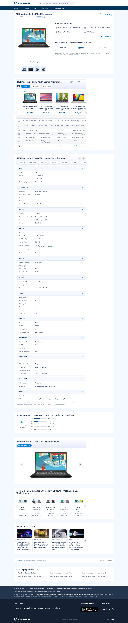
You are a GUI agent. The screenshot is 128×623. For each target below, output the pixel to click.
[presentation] (79, 158)
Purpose (33, 608)
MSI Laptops (24, 560)
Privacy (47, 608)
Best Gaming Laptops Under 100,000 (94, 573)
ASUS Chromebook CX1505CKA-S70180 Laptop (46, 108)
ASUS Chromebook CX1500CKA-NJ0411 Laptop (62, 108)
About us (26, 608)
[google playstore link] (89, 612)
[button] (40, 3)
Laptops (26, 8)
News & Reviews (58, 8)
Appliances (44, 8)
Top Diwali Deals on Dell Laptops (28, 573)
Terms (54, 608)
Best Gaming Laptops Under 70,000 (61, 573)
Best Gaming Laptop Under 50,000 (61, 576)
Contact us (17, 608)
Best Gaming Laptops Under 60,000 (93, 576)
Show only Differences (78, 82)
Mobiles (16, 8)
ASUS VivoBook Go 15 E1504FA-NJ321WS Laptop (78, 108)
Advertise (41, 608)
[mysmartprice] (22, 3)
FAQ (58, 608)
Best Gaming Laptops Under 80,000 (29, 576)
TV (35, 8)
